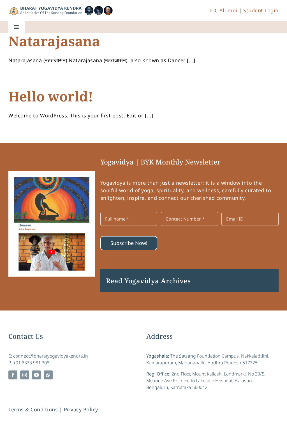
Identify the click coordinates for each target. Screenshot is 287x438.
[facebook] (12, 374)
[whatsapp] (48, 374)
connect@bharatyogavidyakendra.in (50, 356)
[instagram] (24, 374)
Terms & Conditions (33, 409)
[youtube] (36, 374)
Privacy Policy (81, 409)
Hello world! (50, 96)
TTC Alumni (223, 10)
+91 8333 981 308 (31, 363)
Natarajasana (54, 41)
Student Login (261, 10)
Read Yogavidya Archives (148, 280)
